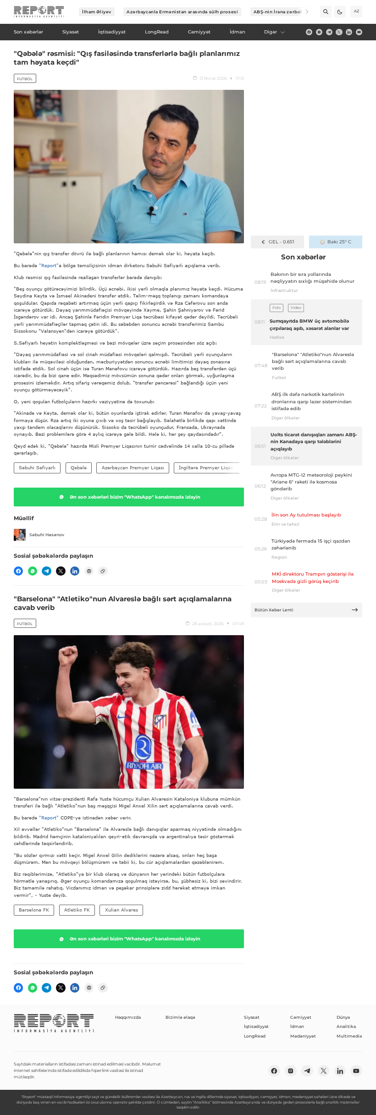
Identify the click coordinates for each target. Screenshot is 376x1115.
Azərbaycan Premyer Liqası (133, 467)
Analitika (346, 1026)
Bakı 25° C (339, 242)
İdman (297, 1026)
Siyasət (252, 1017)
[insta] (319, 32)
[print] (89, 571)
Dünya (343, 1017)
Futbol (25, 79)
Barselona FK (34, 909)
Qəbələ (79, 467)
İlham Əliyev (96, 11)
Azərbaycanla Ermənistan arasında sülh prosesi (182, 11)
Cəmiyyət (300, 1017)
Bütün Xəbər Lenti (273, 609)
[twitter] (339, 32)
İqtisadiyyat (256, 1026)
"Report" (49, 265)
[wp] (32, 571)
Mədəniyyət (303, 1035)
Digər (270, 32)
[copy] (102, 571)
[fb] (309, 32)
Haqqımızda (128, 1017)
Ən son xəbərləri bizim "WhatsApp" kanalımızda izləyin (135, 497)
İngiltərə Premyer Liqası (206, 467)
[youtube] (359, 32)
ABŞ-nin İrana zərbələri (281, 11)
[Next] (303, 11)
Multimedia (349, 1035)
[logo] (39, 12)
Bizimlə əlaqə (180, 1017)
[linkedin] (349, 32)
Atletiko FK (77, 909)
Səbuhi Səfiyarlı (37, 467)
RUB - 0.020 (281, 242)
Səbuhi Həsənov (46, 534)
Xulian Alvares (121, 909)
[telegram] (329, 32)
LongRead (254, 1035)
